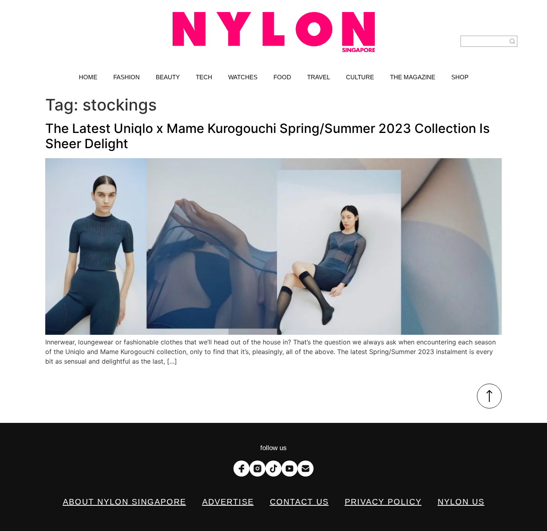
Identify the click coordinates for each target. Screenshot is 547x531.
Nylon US (461, 501)
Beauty (168, 77)
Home (88, 77)
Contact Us (299, 501)
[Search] (512, 41)
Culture (360, 77)
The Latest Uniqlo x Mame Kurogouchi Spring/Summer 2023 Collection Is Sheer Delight (267, 136)
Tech (204, 77)
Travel (318, 77)
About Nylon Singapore (124, 501)
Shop (460, 77)
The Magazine (412, 77)
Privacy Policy (383, 501)
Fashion (126, 77)
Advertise (228, 501)
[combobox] (484, 41)
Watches (242, 77)
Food (282, 77)
